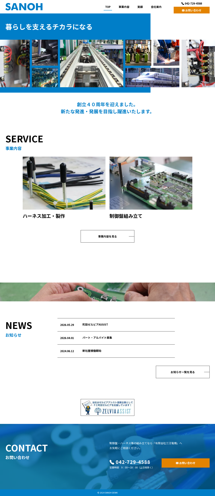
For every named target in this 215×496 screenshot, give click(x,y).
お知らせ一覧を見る (183, 372)
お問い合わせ (193, 10)
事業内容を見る (107, 236)
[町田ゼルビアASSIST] (107, 407)
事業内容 (124, 7)
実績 (140, 7)
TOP (108, 7)
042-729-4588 (193, 3)
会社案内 (156, 7)
